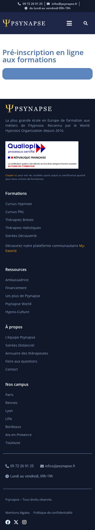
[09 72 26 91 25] (20, 466)
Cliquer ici (11, 175)
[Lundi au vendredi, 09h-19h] (29, 476)
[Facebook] (7, 522)
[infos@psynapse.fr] (58, 466)
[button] (69, 23)
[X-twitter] (16, 522)
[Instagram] (24, 522)
